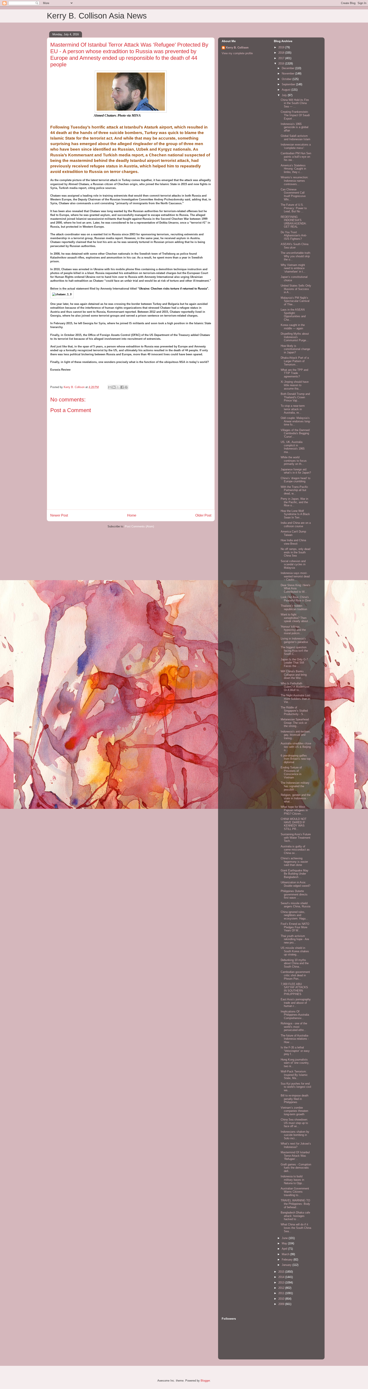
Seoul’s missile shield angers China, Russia (295, 905)
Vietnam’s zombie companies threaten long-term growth (294, 1111)
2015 (281, 1271)
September (289, 84)
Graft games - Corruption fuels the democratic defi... (296, 1168)
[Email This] (110, 387)
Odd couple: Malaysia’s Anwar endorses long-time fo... (295, 421)
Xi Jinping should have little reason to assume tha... (295, 385)
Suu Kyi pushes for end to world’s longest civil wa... (296, 1087)
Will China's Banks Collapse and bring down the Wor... (294, 675)
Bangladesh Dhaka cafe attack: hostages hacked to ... (295, 1216)
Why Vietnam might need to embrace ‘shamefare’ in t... (293, 268)
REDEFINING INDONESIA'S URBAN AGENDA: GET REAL (294, 221)
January (287, 1264)
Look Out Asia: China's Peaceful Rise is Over (296, 598)
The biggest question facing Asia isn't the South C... (294, 650)
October (287, 79)
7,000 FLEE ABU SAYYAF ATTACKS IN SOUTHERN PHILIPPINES (294, 989)
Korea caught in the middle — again (293, 326)
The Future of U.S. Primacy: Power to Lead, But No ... (294, 208)
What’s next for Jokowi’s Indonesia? (296, 1145)
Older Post (203, 515)
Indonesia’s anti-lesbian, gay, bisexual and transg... (295, 735)
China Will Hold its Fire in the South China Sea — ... (295, 103)
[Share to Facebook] (122, 387)
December (288, 68)
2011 (281, 1293)
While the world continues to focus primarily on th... (294, 460)
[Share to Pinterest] (126, 387)
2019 (281, 47)
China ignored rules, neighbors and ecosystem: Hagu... (294, 915)
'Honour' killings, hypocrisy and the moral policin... (293, 630)
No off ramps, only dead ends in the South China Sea (295, 552)
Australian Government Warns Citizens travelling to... (295, 1192)
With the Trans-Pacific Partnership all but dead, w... (294, 490)
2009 (281, 1304)
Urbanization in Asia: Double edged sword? (295, 884)
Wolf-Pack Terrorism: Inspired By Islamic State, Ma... (294, 1075)
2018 (281, 52)
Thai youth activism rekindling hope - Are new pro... (295, 939)
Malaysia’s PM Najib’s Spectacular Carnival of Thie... (295, 301)
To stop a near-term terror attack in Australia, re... (293, 409)
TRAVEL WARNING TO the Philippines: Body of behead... (295, 1204)
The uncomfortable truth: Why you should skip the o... (296, 256)
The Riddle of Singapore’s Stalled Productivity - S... (294, 711)
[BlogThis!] (114, 387)
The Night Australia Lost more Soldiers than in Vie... (295, 699)
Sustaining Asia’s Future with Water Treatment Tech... (296, 837)
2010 (281, 1298)
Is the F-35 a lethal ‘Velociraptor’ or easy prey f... (295, 1051)
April (285, 1248)
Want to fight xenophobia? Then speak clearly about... (295, 618)
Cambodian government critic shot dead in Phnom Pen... (295, 975)
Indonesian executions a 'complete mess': (296, 146)
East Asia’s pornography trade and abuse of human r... (296, 1003)
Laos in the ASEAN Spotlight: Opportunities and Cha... (293, 314)
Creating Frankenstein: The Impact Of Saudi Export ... (295, 115)
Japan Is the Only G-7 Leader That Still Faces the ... (294, 663)
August (286, 89)
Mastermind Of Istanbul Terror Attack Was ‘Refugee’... (295, 1156)
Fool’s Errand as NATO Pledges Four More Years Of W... (295, 927)
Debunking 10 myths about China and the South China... (295, 963)
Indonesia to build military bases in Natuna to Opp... (292, 1180)
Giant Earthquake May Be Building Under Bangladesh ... (294, 874)
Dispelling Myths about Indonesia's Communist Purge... (295, 337)
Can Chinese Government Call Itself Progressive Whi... (293, 194)
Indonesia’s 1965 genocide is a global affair (294, 127)
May (285, 1243)
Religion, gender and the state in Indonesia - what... (295, 798)
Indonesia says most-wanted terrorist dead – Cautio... (295, 576)
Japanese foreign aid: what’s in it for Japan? (296, 471)
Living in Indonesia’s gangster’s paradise (294, 640)
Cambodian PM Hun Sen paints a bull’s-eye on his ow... (296, 156)
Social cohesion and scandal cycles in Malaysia (293, 564)
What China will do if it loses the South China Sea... (296, 1228)
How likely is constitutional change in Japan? (295, 349)
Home (131, 515)
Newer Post (59, 515)
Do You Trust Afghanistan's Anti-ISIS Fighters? (294, 235)
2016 (281, 63)
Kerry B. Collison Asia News (97, 15)
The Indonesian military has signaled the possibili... (295, 786)
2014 (281, 1277)
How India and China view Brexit (293, 542)
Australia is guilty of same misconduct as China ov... (295, 850)
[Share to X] (118, 387)
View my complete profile (237, 53)
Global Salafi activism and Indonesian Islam (295, 137)
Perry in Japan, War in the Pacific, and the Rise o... (294, 502)
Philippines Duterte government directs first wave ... (294, 894)
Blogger (205, 1380)
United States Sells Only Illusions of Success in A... (296, 289)
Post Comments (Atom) (139, 526)
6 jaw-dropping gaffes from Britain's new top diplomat (295, 759)
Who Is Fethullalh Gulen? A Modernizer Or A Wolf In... (295, 687)
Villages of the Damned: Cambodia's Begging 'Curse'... (295, 433)
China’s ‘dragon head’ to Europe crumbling (295, 480)
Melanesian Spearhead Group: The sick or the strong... (295, 723)
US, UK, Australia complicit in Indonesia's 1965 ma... (293, 447)
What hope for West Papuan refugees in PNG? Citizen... (294, 810)
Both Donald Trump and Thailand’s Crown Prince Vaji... (295, 397)
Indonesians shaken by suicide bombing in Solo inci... (295, 1135)
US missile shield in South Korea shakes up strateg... (295, 951)
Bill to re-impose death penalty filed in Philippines (294, 1099)
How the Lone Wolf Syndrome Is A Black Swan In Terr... (295, 514)
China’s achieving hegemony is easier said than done (294, 862)
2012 (281, 1287)
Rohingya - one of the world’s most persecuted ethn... (294, 1027)
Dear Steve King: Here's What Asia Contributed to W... (295, 588)
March (286, 1254)
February (287, 1259)
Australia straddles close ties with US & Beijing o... (296, 747)
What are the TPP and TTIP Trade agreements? (294, 373)
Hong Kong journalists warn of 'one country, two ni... (295, 1063)
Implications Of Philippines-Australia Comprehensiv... (295, 1015)
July (285, 95)
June (285, 1238)
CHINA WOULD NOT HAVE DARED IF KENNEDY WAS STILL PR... (293, 824)
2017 (281, 58)
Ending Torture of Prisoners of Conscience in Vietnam (291, 772)
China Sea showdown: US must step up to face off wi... (294, 1123)
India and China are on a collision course (296, 524)
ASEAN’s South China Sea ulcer (294, 246)
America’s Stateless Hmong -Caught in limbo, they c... (293, 169)
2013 (281, 1282)
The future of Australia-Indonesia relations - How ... (295, 1039)
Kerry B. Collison (237, 47)
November (288, 73)
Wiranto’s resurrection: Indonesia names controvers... (294, 181)
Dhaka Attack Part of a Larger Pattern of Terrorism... (295, 361)
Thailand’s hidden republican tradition (294, 607)
